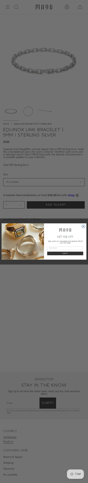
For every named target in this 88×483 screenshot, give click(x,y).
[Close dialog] (83, 226)
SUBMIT (65, 253)
